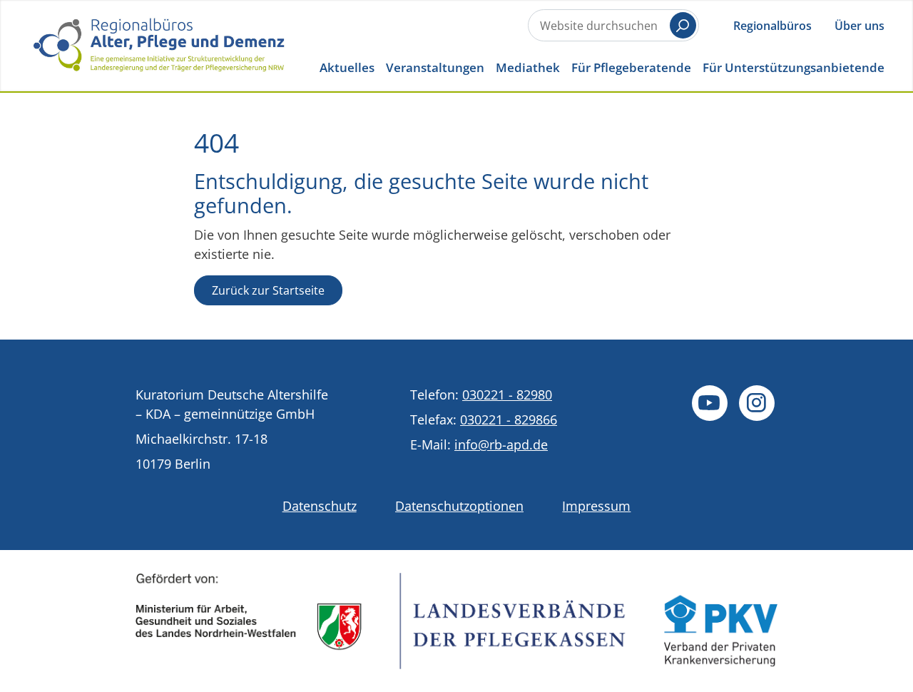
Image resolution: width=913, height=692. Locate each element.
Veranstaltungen (435, 67)
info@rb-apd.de (501, 444)
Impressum (596, 505)
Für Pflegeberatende (631, 67)
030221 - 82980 (507, 394)
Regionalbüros (772, 26)
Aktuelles (347, 67)
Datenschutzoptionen (459, 505)
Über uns (859, 26)
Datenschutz (319, 505)
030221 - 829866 (508, 419)
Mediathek (528, 67)
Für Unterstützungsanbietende (793, 67)
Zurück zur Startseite (268, 290)
